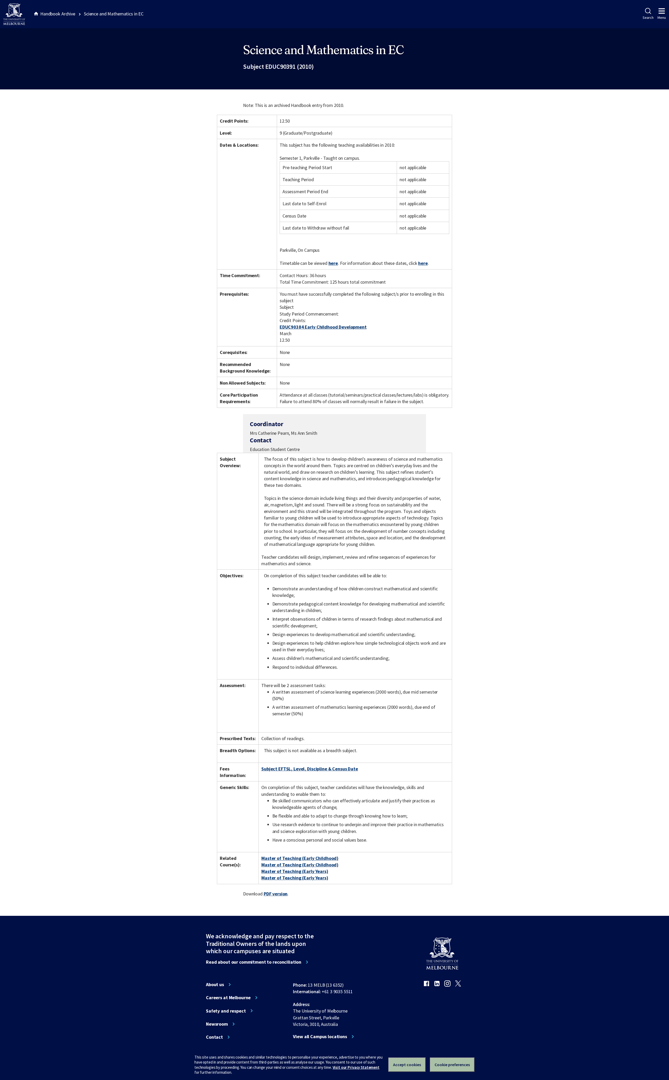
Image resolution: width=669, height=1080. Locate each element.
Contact (214, 1037)
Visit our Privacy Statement (356, 1067)
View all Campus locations (320, 1036)
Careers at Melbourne (228, 998)
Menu (662, 17)
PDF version (276, 894)
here (333, 263)
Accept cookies (407, 1064)
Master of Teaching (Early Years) (294, 871)
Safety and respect (226, 1011)
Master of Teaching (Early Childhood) (299, 858)
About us (215, 984)
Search (648, 17)
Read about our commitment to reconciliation (253, 962)
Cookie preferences (452, 1064)
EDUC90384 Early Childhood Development (323, 327)
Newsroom (217, 1024)
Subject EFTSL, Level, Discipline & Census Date (309, 769)
